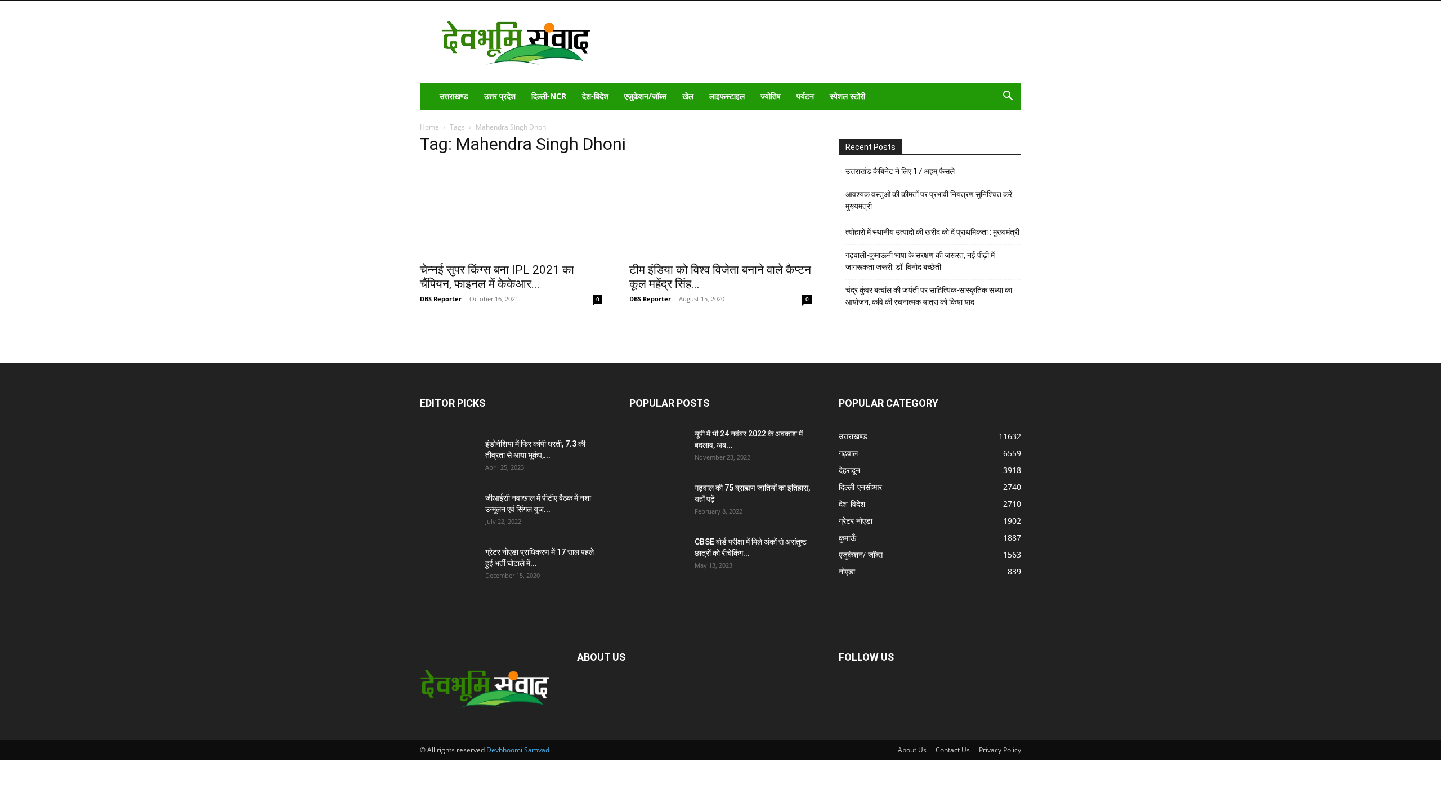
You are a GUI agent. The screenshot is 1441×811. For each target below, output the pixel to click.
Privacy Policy (1000, 750)
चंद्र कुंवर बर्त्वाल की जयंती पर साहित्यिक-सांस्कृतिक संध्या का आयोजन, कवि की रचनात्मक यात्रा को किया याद (928, 296)
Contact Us (953, 750)
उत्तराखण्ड (454, 96)
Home (429, 127)
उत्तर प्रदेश (500, 96)
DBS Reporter (441, 299)
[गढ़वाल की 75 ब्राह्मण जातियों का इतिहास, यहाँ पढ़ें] (657, 502)
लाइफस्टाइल (727, 96)
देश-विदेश (595, 96)
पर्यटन (805, 96)
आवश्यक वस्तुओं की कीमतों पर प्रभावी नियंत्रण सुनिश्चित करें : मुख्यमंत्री (930, 200)
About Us (912, 750)
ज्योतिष (770, 96)
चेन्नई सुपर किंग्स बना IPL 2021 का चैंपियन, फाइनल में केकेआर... (497, 277)
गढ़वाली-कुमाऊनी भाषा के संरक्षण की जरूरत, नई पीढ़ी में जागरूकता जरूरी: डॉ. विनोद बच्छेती (920, 261)
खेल (687, 96)
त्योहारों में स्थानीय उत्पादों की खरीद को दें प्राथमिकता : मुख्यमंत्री (932, 232)
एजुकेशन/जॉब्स (645, 96)
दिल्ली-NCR (548, 96)
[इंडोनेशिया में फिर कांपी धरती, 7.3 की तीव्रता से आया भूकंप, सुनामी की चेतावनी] (448, 458)
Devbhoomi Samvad (517, 750)
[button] (1007, 97)
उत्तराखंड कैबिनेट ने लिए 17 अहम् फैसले (900, 171)
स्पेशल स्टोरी (847, 96)
